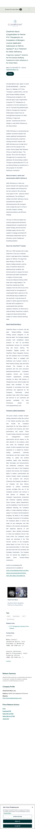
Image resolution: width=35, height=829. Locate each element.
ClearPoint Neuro (12, 600)
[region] (17, 817)
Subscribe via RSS (8, 714)
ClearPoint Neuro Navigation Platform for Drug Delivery (15, 604)
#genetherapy (16, 616)
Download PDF (7, 711)
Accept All (17, 826)
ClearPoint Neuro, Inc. (12, 69)
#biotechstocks (10, 619)
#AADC (8, 616)
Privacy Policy (7, 813)
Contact (8, 661)
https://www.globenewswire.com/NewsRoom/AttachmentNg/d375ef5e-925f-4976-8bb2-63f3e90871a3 (17, 573)
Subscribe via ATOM (9, 716)
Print (4, 708)
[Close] (32, 807)
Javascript (6, 719)
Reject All (17, 821)
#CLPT (23, 616)
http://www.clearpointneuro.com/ (12, 698)
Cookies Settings (17, 816)
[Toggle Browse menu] (28, 9)
